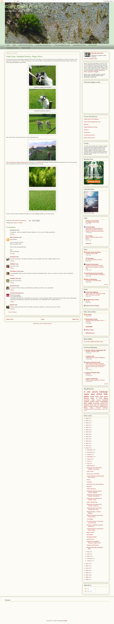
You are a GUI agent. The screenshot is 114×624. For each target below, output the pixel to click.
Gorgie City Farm (95, 405)
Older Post (75, 319)
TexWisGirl (13, 264)
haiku (101, 396)
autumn (92, 401)
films (85, 403)
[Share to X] (36, 220)
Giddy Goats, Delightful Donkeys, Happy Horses (94, 542)
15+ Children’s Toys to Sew (92, 222)
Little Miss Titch (14, 278)
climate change (88, 406)
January (89, 560)
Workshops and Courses (13, 48)
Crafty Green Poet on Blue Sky (43, 45)
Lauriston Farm (90, 356)
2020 (87, 432)
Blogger (65, 620)
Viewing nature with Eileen (93, 252)
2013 (87, 448)
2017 (87, 438)
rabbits (90, 403)
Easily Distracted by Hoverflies (94, 273)
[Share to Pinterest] (39, 220)
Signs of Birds (90, 532)
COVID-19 (98, 407)
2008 (87, 572)
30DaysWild (96, 403)
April (88, 554)
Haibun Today (90, 329)
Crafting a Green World (92, 221)
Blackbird (89, 486)
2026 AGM (88, 374)
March (89, 556)
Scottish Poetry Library (92, 299)
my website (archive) (89, 135)
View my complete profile (90, 58)
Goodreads (87, 132)
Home (8, 45)
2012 (87, 563)
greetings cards (104, 409)
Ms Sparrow (13, 285)
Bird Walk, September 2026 (92, 351)
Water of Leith (96, 398)
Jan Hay (88, 301)
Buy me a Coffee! (26, 48)
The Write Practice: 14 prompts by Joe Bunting (95, 522)
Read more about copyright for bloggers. (94, 71)
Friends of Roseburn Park (93, 362)
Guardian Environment (92, 264)
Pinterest (86, 129)
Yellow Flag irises (91, 488)
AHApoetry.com (90, 333)
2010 (87, 568)
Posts (87, 588)
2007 (87, 575)
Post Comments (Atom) (45, 323)
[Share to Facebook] (37, 220)
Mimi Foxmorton (14, 237)
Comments (89, 591)
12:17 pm (12, 253)
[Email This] (32, 220)
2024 (87, 422)
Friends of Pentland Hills (93, 372)
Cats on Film (90, 471)
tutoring (85, 410)
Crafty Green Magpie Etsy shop (62, 45)
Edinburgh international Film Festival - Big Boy (94, 491)
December (90, 449)
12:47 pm (12, 260)
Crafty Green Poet (21, 6)
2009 (87, 570)
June (88, 463)
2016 (87, 441)
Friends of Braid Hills (92, 378)
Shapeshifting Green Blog (79, 45)
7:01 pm (12, 301)
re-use (98, 400)
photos (15, 222)
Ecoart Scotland (90, 227)
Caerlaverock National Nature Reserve (19, 162)
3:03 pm (12, 268)
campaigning (104, 401)
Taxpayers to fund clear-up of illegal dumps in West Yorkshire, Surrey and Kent (95, 267)
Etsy (106, 403)
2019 (87, 434)
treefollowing (102, 406)
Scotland (20, 222)
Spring (106, 398)
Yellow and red (91, 465)
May (88, 551)
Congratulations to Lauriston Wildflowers (95, 357)
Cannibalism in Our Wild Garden (93, 280)
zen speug (89, 314)
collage (91, 407)
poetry (86, 396)
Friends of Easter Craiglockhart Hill (96, 350)
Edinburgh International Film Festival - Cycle (94, 499)
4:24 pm (12, 275)
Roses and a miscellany (93, 473)
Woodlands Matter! (92, 537)
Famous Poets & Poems (92, 305)
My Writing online (93, 45)
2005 (87, 579)
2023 (87, 425)
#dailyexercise (104, 405)
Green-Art (88, 243)
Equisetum (40, 162)
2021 (87, 429)
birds (106, 394)
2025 (87, 420)
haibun (99, 409)
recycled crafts (89, 400)
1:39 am (12, 290)
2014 (87, 445)
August (89, 459)
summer (86, 401)
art (107, 406)
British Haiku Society (92, 319)
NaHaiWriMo (89, 326)
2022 (87, 427)
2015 (87, 443)
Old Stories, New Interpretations (95, 484)
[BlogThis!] (34, 220)
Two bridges (90, 519)
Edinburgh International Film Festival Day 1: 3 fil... (94, 508)
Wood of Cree (90, 539)
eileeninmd (13, 256)
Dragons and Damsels (93, 545)
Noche (88, 479)
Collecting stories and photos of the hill (95, 380)
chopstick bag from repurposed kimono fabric (95, 529)
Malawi (86, 407)
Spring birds (90, 534)
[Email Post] (29, 220)
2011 (87, 565)
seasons (102, 403)
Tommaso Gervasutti (15, 293)
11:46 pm (12, 309)
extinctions (95, 406)
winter (97, 401)
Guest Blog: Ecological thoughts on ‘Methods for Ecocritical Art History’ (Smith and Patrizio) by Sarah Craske (95, 230)
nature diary (89, 394)
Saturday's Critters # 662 (92, 253)
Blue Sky (86, 124)
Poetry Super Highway (92, 292)
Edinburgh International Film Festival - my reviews (94, 468)
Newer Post (9, 319)
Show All (106, 284)
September (90, 456)
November (90, 452)
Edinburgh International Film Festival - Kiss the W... (94, 495)
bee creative (89, 236)
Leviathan (89, 482)
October (89, 454)
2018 (87, 436)
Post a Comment (12, 312)
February (89, 558)
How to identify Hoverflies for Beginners (95, 274)
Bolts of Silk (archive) (89, 137)
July (88, 461)
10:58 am (12, 234)
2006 (87, 577)
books (97, 396)
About (14, 45)
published (86, 405)
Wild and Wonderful (91, 279)
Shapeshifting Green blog (90, 127)
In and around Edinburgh (96, 392)
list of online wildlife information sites (93, 341)
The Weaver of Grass (15, 271)
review (92, 396)
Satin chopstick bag (92, 502)
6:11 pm (12, 282)
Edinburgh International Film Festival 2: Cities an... (94, 505)
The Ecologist (90, 258)
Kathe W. (12, 304)
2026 (87, 418)
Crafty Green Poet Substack (26, 45)
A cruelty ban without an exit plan (94, 259)
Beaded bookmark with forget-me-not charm (95, 516)
